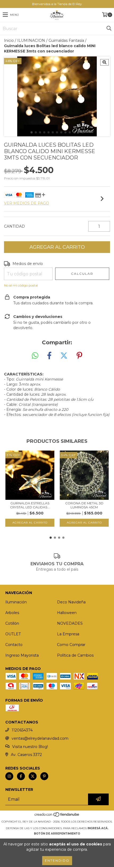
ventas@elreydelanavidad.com (40, 738)
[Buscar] (108, 28)
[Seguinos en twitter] (33, 776)
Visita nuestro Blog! (30, 746)
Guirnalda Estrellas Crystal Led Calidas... (30, 505)
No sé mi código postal (21, 285)
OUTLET (13, 634)
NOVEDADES (70, 623)
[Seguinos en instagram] (9, 776)
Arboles (12, 612)
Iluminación (16, 602)
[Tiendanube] (57, 816)
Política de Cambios (75, 655)
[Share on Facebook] (49, 355)
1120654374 (22, 730)
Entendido (57, 860)
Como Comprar (71, 644)
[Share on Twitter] (64, 355)
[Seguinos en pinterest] (44, 776)
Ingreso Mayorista (22, 655)
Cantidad (14, 226)
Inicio (9, 40)
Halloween (67, 612)
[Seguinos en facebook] (21, 776)
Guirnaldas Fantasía (66, 40)
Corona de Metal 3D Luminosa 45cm (84, 505)
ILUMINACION (31, 40)
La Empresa (68, 634)
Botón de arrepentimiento (57, 833)
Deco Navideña (71, 602)
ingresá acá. (97, 828)
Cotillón (12, 623)
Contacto (14, 644)
